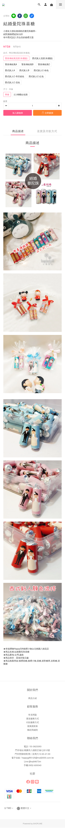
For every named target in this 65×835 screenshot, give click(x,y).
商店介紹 (32, 698)
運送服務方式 (32, 718)
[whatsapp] (25, 16)
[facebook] (19, 16)
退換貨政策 (32, 725)
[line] (13, 16)
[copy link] (31, 16)
